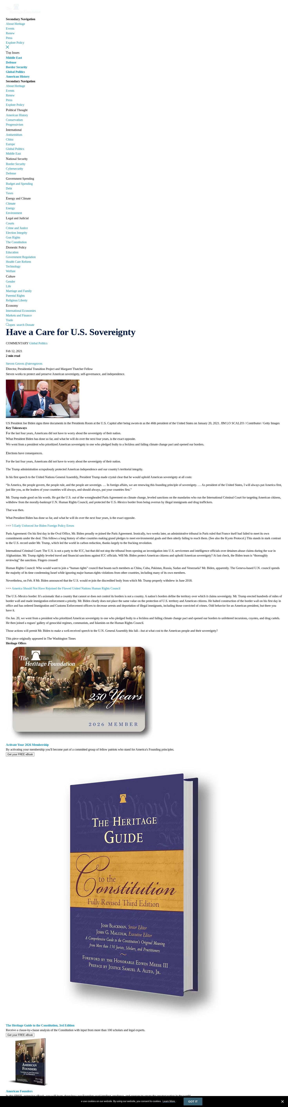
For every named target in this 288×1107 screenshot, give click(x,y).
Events (10, 28)
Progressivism (14, 124)
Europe (10, 144)
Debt (9, 188)
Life (8, 286)
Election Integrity (16, 232)
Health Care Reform (18, 261)
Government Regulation (21, 257)
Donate (29, 324)
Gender (10, 281)
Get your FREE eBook (20, 754)
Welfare (10, 271)
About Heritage (15, 23)
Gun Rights (13, 237)
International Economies (21, 310)
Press (9, 38)
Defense (11, 62)
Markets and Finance (19, 315)
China (9, 139)
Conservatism (14, 119)
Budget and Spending (19, 183)
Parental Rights (15, 295)
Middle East (14, 57)
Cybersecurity (14, 168)
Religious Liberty (16, 300)
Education (12, 252)
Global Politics (15, 71)
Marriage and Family (19, 291)
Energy (10, 208)
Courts (10, 223)
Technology (13, 266)
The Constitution (16, 242)
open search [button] (16, 324)
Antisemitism (14, 134)
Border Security (16, 67)
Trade (9, 320)
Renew (10, 33)
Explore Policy (15, 42)
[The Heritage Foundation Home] (23, 14)
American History (18, 76)
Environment (14, 213)
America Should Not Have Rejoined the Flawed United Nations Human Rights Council (66, 588)
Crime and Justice (17, 228)
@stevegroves (33, 363)
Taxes (9, 193)
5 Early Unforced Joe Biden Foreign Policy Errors (43, 525)
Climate (10, 203)
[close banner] (282, 1102)
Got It (193, 1101)
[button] (7, 47)
